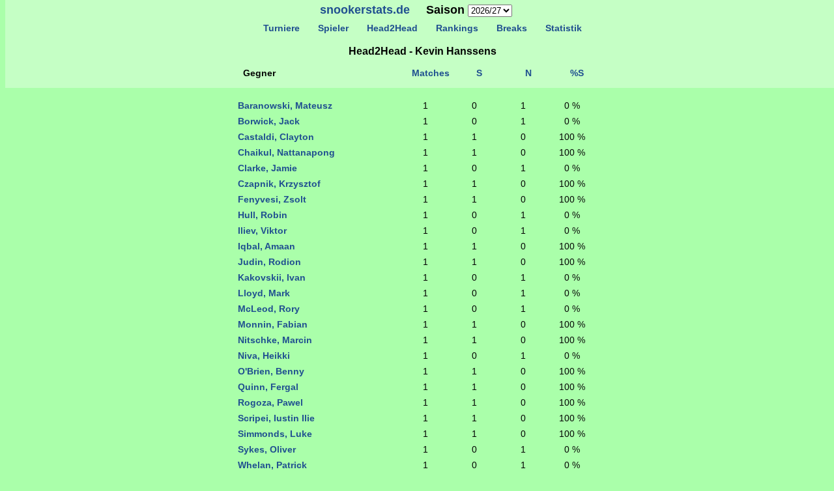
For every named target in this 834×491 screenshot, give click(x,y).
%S (577, 73)
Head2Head (392, 28)
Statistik (564, 28)
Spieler (333, 28)
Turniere (281, 28)
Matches (431, 73)
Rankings (457, 28)
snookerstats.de (365, 9)
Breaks (512, 28)
